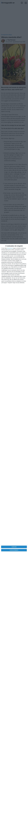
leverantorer (10, 248)
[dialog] (14, 528)
